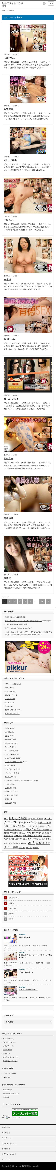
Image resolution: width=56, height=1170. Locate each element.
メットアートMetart (9, 1073)
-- (5, 818)
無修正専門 (6, 1127)
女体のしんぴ (9, 795)
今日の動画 (6, 1133)
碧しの (18, 843)
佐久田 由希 (9, 339)
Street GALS (9, 743)
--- (7, 818)
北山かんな (18, 830)
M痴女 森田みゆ (10, 617)
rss (44, 3)
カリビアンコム (10, 699)
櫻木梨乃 (27, 835)
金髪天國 (8, 803)
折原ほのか (32, 832)
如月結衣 (46, 830)
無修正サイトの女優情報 (12, 5)
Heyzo (7, 736)
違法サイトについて (9, 1154)
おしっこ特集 (10, 160)
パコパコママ (9, 702)
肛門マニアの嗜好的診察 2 (13, 628)
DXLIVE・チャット (11, 695)
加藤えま (10, 829)
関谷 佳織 (8, 518)
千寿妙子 (28, 829)
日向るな (41, 833)
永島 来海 (8, 109)
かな (28, 818)
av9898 (7, 732)
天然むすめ (8, 706)
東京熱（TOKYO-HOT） (13, 710)
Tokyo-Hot (8, 747)
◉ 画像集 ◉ (6, 1149)
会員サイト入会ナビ (9, 1143)
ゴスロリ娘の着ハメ (11, 624)
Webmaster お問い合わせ (13, 684)
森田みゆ (18, 835)
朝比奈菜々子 (8, 836)
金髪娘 (22, 847)
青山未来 (36, 848)
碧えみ (13, 843)
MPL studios (7, 1077)
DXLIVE (11, 903)
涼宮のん (47, 836)
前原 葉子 (8, 458)
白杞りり (19, 839)
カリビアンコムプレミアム (13, 762)
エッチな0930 (9, 750)
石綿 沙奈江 (9, 58)
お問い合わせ (9, 687)
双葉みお (38, 829)
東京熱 (11, 919)
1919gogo (8, 728)
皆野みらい (38, 839)
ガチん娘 (8, 765)
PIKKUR (11, 914)
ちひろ (41, 818)
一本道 (7, 784)
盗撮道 (7, 799)
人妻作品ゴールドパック (28, 826)
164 (42, 601)
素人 (31, 842)
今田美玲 (42, 826)
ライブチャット (10, 691)
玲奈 (6, 839)
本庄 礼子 (8, 220)
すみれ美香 (35, 818)
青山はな (29, 848)
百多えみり (28, 838)
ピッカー (8, 776)
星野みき (48, 833)
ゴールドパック (11, 399)
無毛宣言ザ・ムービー (12, 713)
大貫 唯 (7, 578)
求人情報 (6, 1097)
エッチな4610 (9, 754)
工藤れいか (22, 833)
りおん (46, 818)
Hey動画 (8, 739)
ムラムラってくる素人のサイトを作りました (19, 780)
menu (51, 3)
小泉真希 (14, 833)
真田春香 (45, 839)
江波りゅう (36, 835)
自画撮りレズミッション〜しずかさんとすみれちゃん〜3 (23, 621)
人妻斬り (16, 54)
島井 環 (7, 279)
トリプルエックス (11, 769)
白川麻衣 (12, 839)
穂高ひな (24, 843)
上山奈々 (13, 826)
